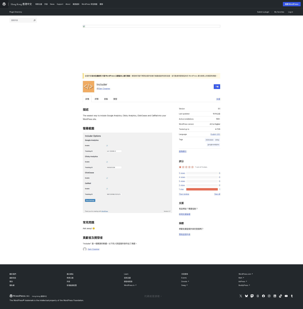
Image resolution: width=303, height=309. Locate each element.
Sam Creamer (104, 88)
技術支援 (127, 278)
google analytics (213, 144)
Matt (241, 278)
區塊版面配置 (72, 285)
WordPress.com (246, 274)
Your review (184, 194)
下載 (217, 87)
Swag (184, 285)
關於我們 (12, 274)
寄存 (11, 281)
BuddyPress (244, 285)
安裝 (106, 99)
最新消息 (12, 278)
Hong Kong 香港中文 (39, 296)
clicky (217, 140)
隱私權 (11, 285)
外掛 (68, 281)
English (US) (215, 134)
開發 (115, 99)
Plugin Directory (15, 12)
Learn (126, 274)
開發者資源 (128, 281)
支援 (218, 99)
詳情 (87, 99)
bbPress (243, 281)
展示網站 (70, 274)
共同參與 (184, 274)
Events (184, 278)
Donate (185, 281)
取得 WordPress (291, 4)
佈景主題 (70, 278)
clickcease (209, 140)
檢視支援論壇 (184, 214)
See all (217, 194)
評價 (96, 99)
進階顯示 (183, 151)
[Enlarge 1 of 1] (169, 136)
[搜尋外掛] (34, 20)
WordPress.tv (130, 285)
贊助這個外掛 (184, 234)
